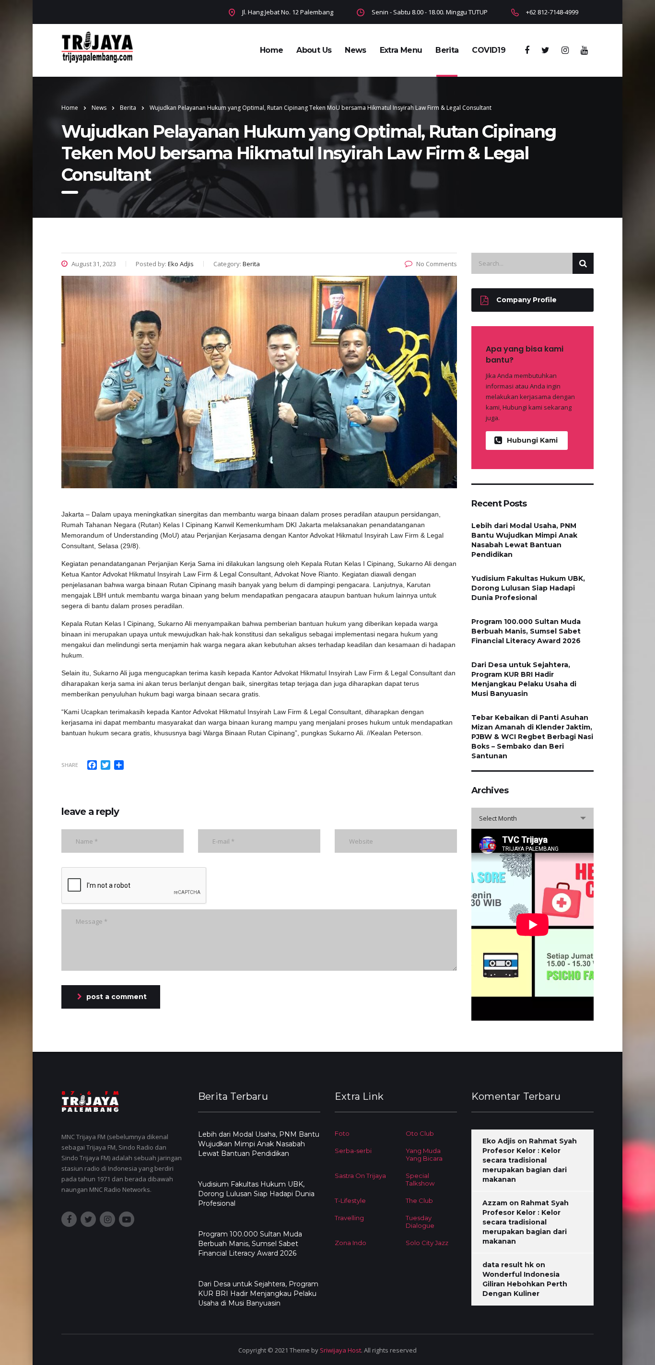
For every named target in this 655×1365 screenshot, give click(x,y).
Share (69, 764)
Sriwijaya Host (340, 1350)
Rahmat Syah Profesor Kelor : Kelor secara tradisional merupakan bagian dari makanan (529, 1160)
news (355, 50)
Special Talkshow (420, 1179)
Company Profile (526, 299)
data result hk (508, 1264)
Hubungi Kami (532, 440)
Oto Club (420, 1133)
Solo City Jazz (427, 1243)
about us (313, 50)
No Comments (436, 263)
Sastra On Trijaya (360, 1175)
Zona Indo (350, 1243)
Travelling (349, 1218)
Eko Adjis (498, 1141)
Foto (342, 1133)
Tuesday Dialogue (420, 1221)
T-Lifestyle (350, 1200)
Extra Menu (401, 50)
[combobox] (532, 818)
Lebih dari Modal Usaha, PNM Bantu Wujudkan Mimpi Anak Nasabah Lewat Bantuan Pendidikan (524, 540)
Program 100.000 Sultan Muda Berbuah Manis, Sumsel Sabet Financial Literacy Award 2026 (526, 631)
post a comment (116, 996)
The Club (419, 1200)
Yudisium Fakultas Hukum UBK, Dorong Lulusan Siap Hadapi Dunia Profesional (528, 588)
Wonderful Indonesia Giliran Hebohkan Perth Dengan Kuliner (524, 1284)
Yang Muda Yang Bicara (424, 1154)
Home (271, 50)
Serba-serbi (353, 1150)
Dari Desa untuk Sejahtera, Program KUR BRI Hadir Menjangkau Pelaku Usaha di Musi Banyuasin (523, 679)
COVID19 (488, 50)
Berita (446, 50)
